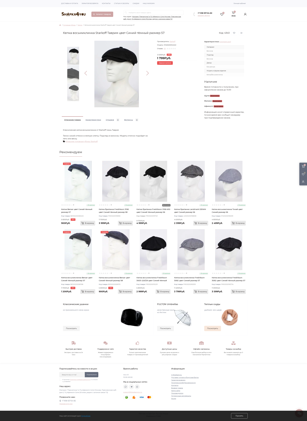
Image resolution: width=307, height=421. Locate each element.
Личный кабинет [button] (239, 3)
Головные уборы (69, 25)
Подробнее (85, 416)
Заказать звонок (204, 15)
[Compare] (93, 172)
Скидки (136, 3)
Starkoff (172, 41)
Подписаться (92, 374)
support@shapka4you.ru (132, 392)
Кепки (80, 25)
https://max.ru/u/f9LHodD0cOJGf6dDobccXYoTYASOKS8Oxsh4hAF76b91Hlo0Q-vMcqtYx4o (125, 386)
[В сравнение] (241, 32)
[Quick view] (93, 162)
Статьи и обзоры (121, 3)
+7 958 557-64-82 (205, 13)
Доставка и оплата (69, 3)
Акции (173, 398)
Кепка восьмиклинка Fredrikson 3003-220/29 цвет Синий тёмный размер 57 (151, 280)
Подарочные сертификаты (181, 396)
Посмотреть (71, 328)
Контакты (106, 3)
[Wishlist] (93, 167)
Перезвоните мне (65, 404)
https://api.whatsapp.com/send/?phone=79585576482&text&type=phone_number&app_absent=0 (137, 386)
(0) (165, 48)
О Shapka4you (176, 375)
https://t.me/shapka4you (131, 386)
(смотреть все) (225, 42)
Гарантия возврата (90, 3)
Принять (239, 416)
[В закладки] (234, 33)
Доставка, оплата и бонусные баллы (185, 377)
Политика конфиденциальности (80, 379)
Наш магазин (149, 3)
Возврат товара (177, 388)
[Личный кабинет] (303, 181)
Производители (177, 393)
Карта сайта (175, 391)
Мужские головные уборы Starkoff (82, 141)
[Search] (126, 12)
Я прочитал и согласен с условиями (80, 380)
